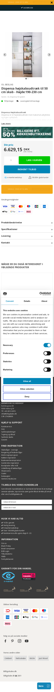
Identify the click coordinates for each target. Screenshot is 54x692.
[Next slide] (49, 55)
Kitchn (32, 658)
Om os (4, 543)
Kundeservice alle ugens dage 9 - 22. (18, 533)
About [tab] (44, 301)
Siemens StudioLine (8, 479)
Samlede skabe (7, 437)
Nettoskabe (21, 658)
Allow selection (27, 389)
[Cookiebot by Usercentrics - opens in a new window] (39, 294)
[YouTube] (27, 642)
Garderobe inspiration (10, 463)
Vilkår (3, 556)
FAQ (3, 429)
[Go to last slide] (5, 55)
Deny (27, 396)
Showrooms (6, 471)
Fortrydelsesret (7, 559)
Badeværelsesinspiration (11, 460)
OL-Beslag (7, 84)
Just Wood (43, 658)
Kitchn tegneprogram (9, 455)
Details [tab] (27, 301)
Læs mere (6, 123)
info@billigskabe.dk (9, 414)
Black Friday (6, 546)
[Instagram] (19, 642)
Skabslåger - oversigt (9, 450)
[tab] (26, 78)
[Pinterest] (12, 642)
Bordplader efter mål (9, 465)
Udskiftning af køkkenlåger (11, 468)
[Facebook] (5, 642)
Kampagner (5, 476)
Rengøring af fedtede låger (11, 452)
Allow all (27, 381)
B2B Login (5, 551)
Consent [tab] (10, 301)
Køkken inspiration (8, 458)
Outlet (3, 473)
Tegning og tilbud (8, 434)
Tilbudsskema (6, 554)
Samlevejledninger (8, 432)
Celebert (8, 658)
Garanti (4, 440)
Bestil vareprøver (8, 548)
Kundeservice (6, 426)
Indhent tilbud (27, 169)
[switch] (47, 353)
